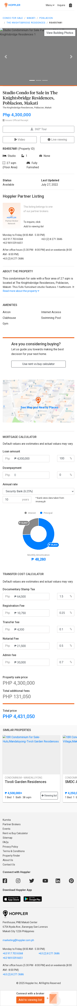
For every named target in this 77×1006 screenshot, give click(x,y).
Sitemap (7, 837)
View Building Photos (59, 33)
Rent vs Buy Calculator (15, 833)
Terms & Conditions (14, 851)
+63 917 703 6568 (13, 953)
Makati (31, 18)
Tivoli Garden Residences (25, 782)
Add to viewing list (30, 1000)
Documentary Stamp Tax (19, 589)
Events (6, 828)
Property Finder (11, 855)
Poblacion (46, 18)
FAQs (6, 842)
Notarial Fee (11, 638)
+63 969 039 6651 (13, 957)
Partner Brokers (12, 824)
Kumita (7, 819)
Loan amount (11, 451)
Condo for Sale (13, 18)
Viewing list (50, 795)
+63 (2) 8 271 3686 (49, 953)
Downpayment (12, 468)
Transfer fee (11, 622)
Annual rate (10, 484)
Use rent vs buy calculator (38, 364)
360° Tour (40, 129)
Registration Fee (13, 605)
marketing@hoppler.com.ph (18, 940)
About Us (8, 860)
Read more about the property (20, 290)
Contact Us (9, 864)
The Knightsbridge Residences (26, 22)
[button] (6, 56)
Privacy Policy (10, 846)
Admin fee (9, 655)
